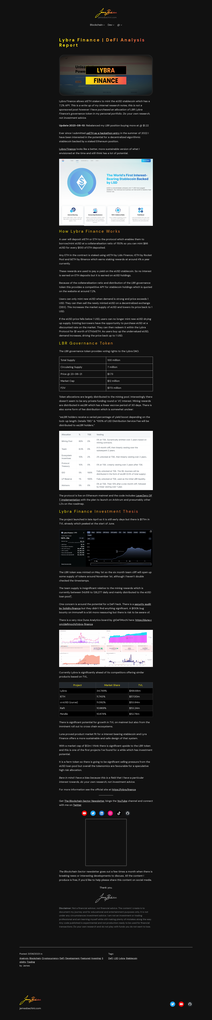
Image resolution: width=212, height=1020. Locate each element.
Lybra (122, 958)
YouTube (122, 801)
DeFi (62, 958)
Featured (85, 958)
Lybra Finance (67, 149)
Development (72, 958)
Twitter (77, 805)
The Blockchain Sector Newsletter (84, 801)
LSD (116, 958)
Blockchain (35, 958)
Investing (96, 958)
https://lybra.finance (124, 789)
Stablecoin (131, 958)
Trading (31, 961)
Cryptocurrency (50, 958)
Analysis (23, 958)
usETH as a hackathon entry (103, 133)
